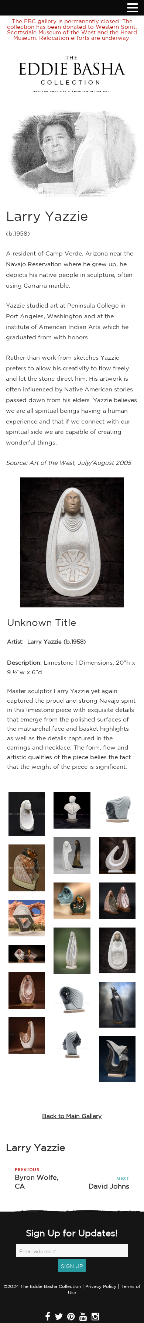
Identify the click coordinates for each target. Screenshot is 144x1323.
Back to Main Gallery (72, 1116)
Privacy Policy (100, 1286)
